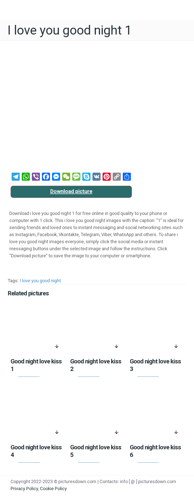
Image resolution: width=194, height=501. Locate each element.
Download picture (71, 191)
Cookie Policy (53, 488)
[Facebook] (134, 496)
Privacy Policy (24, 488)
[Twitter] (147, 496)
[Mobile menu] (186, 9)
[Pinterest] (159, 496)
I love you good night (40, 280)
